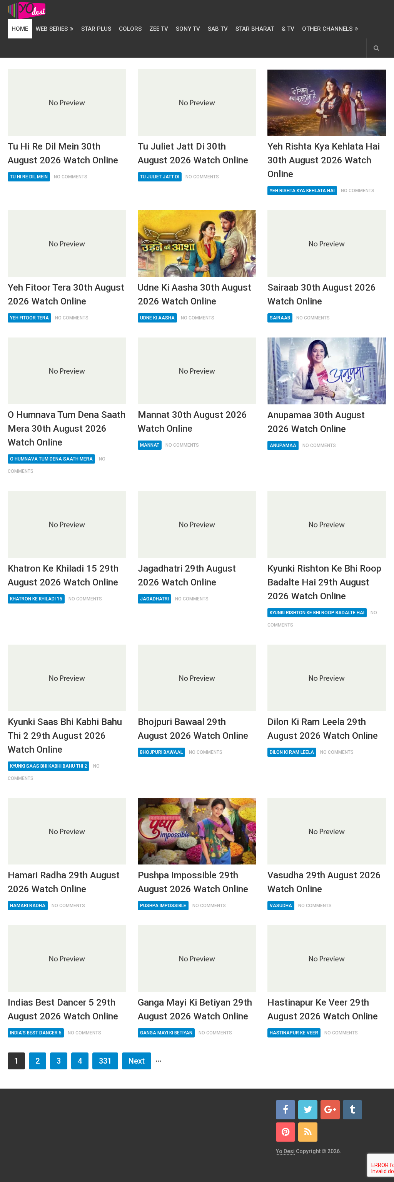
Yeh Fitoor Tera (29, 318)
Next (137, 1061)
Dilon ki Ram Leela (292, 752)
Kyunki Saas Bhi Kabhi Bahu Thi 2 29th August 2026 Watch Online (65, 736)
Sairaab (280, 318)
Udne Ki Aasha (157, 318)
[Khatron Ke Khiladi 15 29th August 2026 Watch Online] (67, 524)
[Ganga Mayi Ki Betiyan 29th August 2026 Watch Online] (197, 958)
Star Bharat (254, 28)
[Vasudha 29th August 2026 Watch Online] (326, 831)
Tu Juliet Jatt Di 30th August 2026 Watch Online (193, 153)
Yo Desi (285, 1151)
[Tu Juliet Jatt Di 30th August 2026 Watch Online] (197, 102)
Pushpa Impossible (163, 905)
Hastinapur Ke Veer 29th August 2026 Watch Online (322, 1009)
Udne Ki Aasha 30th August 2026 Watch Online (194, 294)
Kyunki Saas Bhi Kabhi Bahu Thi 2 (48, 766)
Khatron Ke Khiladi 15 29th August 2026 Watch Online (63, 575)
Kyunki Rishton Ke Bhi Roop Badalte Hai (317, 612)
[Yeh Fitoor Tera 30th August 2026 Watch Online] (67, 243)
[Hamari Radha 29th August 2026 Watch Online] (67, 831)
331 (105, 1061)
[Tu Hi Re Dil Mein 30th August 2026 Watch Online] (67, 102)
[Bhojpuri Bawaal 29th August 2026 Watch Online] (197, 678)
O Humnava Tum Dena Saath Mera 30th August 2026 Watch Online (66, 428)
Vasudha (281, 905)
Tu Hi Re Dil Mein (29, 177)
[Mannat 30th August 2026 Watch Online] (197, 370)
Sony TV (188, 28)
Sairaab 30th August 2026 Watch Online (321, 294)
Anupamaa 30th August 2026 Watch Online (316, 422)
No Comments (70, 177)
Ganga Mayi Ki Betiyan (166, 1033)
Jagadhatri (154, 599)
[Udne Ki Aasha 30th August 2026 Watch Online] (197, 243)
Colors (130, 28)
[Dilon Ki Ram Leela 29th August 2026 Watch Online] (326, 678)
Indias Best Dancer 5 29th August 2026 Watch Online (63, 1009)
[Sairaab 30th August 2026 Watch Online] (326, 243)
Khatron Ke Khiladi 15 (36, 599)
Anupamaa (283, 445)
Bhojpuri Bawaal (161, 752)
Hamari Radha (27, 905)
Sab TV (218, 28)
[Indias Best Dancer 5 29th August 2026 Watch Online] (67, 958)
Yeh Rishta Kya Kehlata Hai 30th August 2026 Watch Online (323, 160)
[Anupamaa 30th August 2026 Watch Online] (326, 370)
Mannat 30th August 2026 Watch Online (192, 421)
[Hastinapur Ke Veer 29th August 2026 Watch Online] (326, 958)
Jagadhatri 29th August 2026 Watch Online (187, 575)
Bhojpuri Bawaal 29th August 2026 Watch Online (193, 729)
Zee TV (158, 28)
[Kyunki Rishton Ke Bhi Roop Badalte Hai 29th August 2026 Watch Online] (326, 524)
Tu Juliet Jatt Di (159, 177)
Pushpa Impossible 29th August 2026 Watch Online (193, 882)
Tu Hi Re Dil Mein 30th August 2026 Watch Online (63, 153)
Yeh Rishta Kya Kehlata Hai (302, 190)
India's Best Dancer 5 (36, 1033)
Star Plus (96, 28)
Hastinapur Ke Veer (294, 1033)
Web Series (52, 28)
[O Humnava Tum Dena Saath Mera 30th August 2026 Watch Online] (67, 370)
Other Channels (327, 28)
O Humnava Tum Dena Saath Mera (51, 459)
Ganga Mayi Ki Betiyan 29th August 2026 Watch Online (195, 1009)
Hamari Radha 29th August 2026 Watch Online (64, 882)
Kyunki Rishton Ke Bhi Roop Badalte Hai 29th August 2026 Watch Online (324, 582)
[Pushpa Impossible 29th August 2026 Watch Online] (197, 831)
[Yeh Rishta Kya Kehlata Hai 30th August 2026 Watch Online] (326, 102)
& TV (288, 28)
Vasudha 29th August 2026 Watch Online (324, 882)
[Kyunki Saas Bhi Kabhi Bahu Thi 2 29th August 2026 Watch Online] (67, 678)
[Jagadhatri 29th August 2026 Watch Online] (197, 524)
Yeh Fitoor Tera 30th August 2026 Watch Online (66, 294)
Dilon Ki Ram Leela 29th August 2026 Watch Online (322, 729)
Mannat (149, 445)
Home (20, 28)
